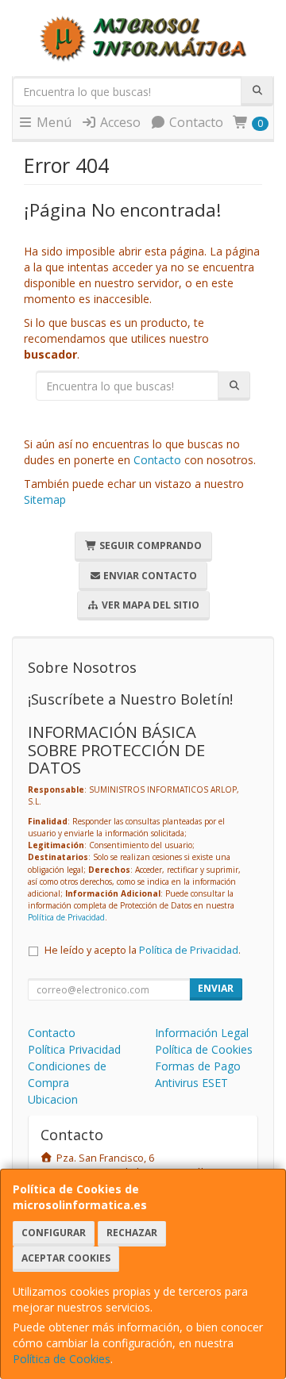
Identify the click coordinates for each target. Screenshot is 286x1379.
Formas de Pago (198, 1066)
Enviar (216, 988)
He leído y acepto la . (142, 950)
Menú (52, 122)
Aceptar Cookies (65, 1258)
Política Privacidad (74, 1049)
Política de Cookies (61, 1358)
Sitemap (45, 499)
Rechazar (131, 1232)
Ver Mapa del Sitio (149, 605)
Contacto (194, 122)
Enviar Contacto (149, 575)
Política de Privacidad (66, 917)
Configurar (53, 1232)
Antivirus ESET (191, 1082)
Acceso (119, 122)
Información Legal (202, 1032)
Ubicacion (53, 1099)
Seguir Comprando (149, 545)
